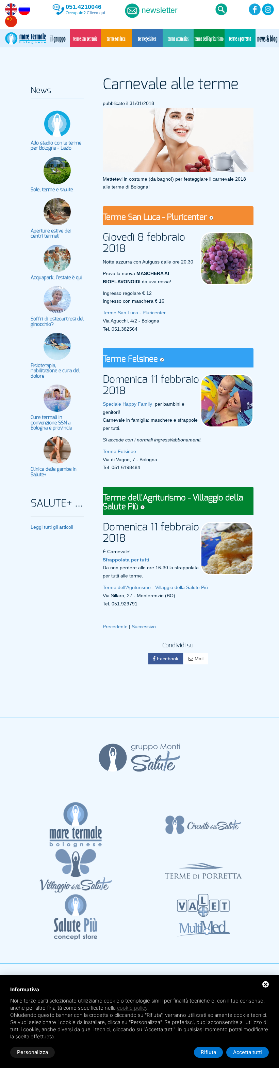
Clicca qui (96, 13)
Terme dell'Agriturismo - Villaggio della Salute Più (155, 587)
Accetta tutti (247, 1052)
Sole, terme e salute (52, 189)
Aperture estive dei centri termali (51, 234)
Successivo (144, 626)
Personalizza (32, 1052)
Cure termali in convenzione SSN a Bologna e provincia (51, 423)
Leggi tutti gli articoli (52, 527)
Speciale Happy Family (127, 404)
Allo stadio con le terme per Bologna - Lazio (56, 146)
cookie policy (132, 1008)
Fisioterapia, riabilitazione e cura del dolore (55, 371)
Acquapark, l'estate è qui (56, 277)
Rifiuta (208, 1052)
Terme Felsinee (119, 451)
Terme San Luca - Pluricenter (134, 312)
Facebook (166, 658)
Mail (198, 658)
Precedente (115, 626)
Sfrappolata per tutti (126, 559)
